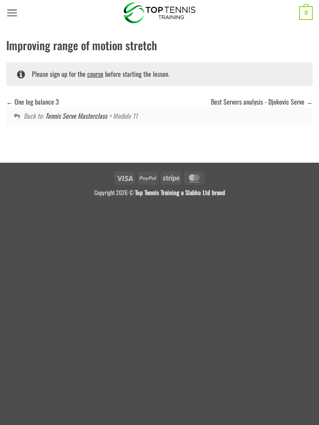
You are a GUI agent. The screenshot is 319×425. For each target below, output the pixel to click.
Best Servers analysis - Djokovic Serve (258, 102)
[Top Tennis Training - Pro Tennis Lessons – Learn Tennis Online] (160, 12)
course (95, 74)
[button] (12, 13)
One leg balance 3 (36, 102)
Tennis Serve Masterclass (76, 116)
